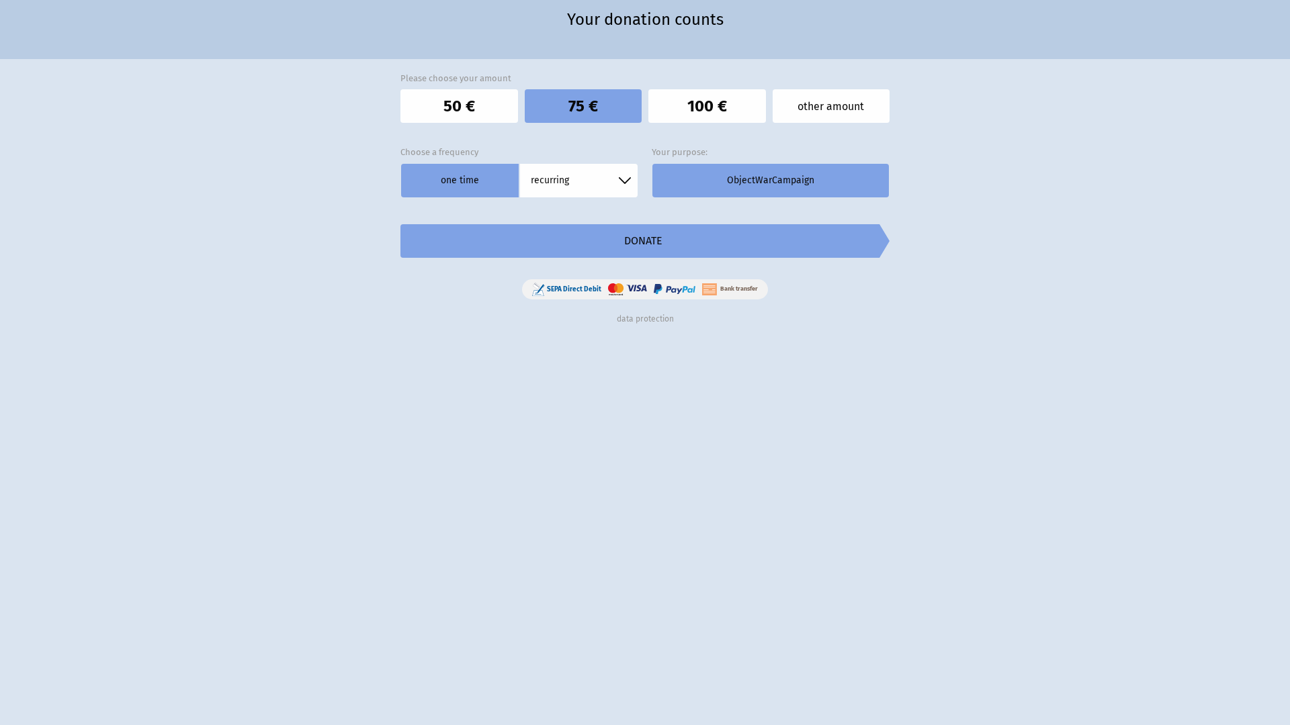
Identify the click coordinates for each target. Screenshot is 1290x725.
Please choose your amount (455, 78)
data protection (645, 319)
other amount (831, 106)
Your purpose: (679, 152)
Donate (643, 240)
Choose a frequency (439, 152)
